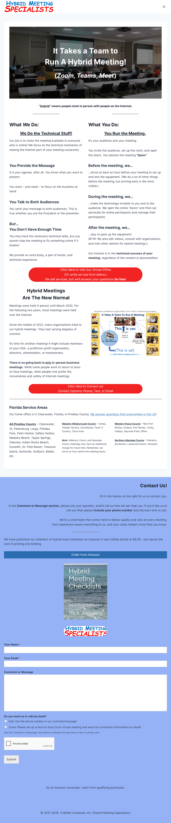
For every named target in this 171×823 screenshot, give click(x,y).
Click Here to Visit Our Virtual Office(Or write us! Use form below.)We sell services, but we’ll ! (85, 274)
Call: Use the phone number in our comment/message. (43, 721)
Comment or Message (18, 672)
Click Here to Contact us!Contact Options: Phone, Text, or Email (85, 389)
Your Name (12, 644)
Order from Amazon (85, 554)
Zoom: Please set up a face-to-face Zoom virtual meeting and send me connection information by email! (75, 727)
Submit (11, 759)
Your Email (12, 658)
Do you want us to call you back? (25, 716)
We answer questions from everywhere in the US (123, 414)
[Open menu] (164, 6)
